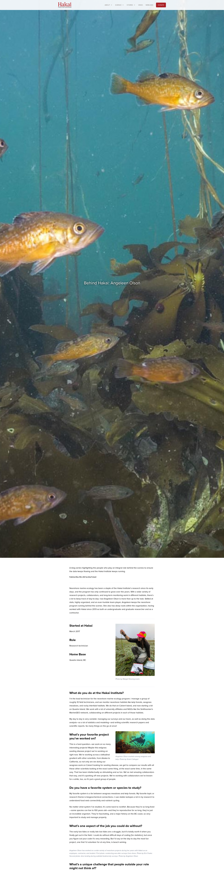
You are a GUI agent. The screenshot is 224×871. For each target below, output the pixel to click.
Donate (161, 5)
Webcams (149, 5)
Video (140, 5)
